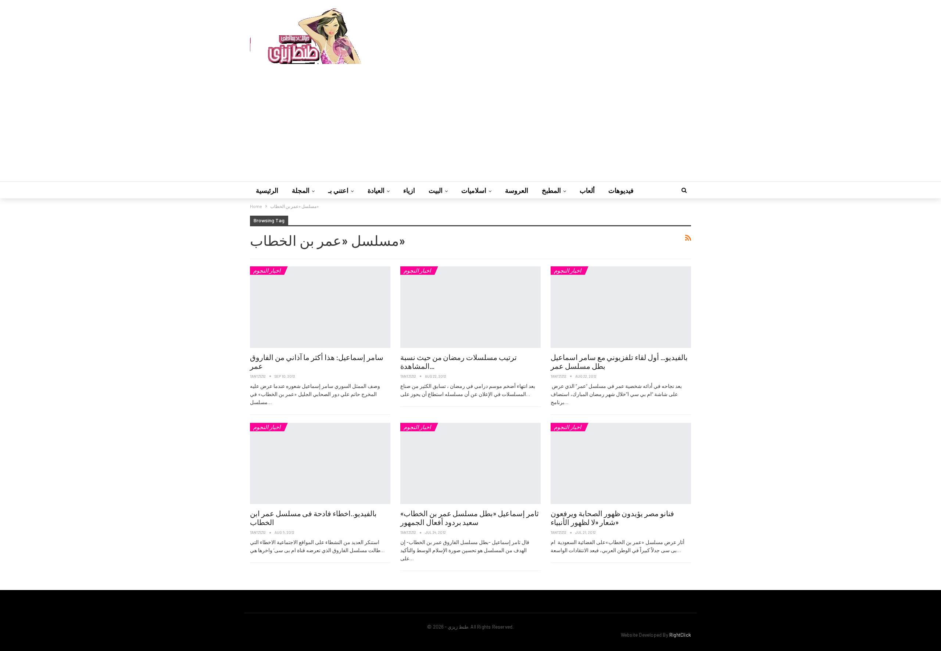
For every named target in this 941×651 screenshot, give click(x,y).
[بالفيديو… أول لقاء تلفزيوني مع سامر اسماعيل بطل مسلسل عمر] (621, 307)
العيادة (376, 190)
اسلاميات (473, 190)
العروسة (516, 190)
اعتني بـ (338, 190)
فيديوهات (621, 190)
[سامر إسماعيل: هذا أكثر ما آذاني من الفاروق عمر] (320, 307)
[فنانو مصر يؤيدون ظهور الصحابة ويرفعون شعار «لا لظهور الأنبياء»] (621, 463)
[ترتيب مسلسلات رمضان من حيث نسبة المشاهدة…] (470, 307)
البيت (436, 190)
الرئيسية (267, 190)
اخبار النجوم (266, 270)
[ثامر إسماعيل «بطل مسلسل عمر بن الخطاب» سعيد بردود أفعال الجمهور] (470, 463)
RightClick (680, 635)
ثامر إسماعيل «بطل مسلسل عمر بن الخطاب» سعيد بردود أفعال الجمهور (469, 517)
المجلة (301, 190)
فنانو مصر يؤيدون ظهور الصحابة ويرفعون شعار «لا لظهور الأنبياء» (612, 517)
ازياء (409, 190)
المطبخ (551, 190)
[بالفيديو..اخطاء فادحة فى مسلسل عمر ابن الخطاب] (320, 463)
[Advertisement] (470, 119)
